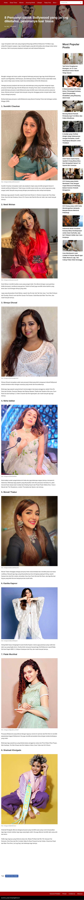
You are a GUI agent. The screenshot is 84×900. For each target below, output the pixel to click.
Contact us (72, 893)
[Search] (81, 2)
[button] (56, 2)
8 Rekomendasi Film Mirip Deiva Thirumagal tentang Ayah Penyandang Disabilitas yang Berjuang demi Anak (72, 93)
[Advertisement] (29, 63)
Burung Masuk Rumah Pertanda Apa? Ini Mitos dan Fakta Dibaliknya (72, 116)
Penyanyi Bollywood (12, 876)
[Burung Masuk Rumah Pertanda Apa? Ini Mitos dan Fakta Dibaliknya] (73, 106)
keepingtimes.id (15, 898)
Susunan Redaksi (55, 893)
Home (6, 2)
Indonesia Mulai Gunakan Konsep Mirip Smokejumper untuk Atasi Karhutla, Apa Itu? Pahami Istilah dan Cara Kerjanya (72, 233)
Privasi (64, 893)
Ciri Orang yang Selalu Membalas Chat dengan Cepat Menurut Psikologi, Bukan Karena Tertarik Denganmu (71, 185)
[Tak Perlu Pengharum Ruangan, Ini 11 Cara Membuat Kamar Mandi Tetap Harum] (73, 58)
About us (79, 893)
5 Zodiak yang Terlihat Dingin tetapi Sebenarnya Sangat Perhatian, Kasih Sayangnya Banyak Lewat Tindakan (72, 138)
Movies (21, 2)
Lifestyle (39, 2)
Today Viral (47, 2)
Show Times (13, 2)
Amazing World (30, 2)
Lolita (7, 26)
